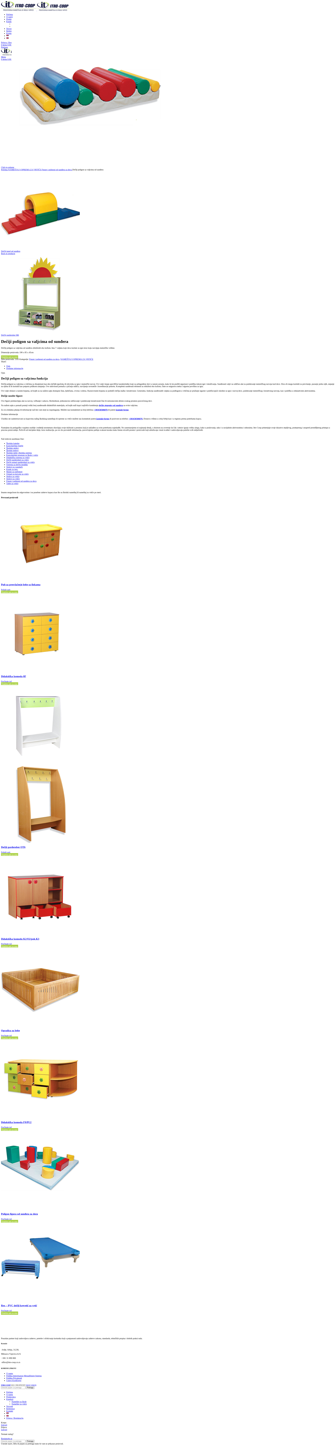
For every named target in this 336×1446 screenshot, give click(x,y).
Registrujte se (6, 1438)
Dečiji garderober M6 (10, 335)
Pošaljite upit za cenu (9, 357)
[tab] (170, 366)
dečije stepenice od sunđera (111, 405)
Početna (4, 170)
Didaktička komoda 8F (13, 676)
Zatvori (4, 1425)
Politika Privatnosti (14, 1378)
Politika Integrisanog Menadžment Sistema (24, 1376)
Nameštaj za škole (19, 1402)
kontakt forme (122, 410)
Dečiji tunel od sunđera (10, 251)
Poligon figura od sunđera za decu (19, 1214)
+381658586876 (101, 410)
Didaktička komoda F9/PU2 (16, 1122)
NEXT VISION (31, 1385)
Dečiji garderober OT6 (13, 847)
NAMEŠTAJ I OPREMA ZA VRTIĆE (25, 170)
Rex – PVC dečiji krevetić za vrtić (19, 1305)
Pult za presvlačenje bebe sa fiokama (20, 584)
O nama (9, 1373)
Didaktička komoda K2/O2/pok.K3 (20, 939)
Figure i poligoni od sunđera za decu (57, 170)
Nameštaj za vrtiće (19, 1404)
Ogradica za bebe (10, 1030)
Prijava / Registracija (14, 1418)
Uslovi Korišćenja (13, 1380)
